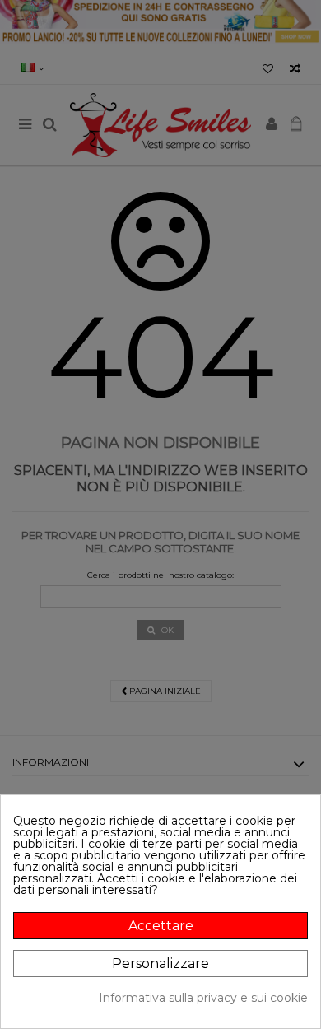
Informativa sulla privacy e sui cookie (203, 997)
